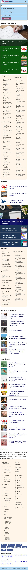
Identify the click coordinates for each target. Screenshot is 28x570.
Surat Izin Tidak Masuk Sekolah (6, 296)
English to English (7, 15)
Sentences (18, 467)
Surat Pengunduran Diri (6, 276)
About (11, 568)
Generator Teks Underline (20, 138)
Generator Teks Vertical (20, 130)
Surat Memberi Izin (6, 292)
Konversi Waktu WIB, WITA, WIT (20, 87)
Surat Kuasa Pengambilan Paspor (20, 265)
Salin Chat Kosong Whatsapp (5, 166)
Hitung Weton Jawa (6, 142)
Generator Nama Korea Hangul (20, 174)
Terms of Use (23, 568)
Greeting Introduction (7, 469)
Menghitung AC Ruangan (6, 256)
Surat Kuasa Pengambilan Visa (20, 269)
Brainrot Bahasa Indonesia (7, 155)
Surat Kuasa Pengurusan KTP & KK (20, 295)
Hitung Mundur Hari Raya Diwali (7, 103)
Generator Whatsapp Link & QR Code (20, 107)
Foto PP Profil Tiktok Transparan (6, 176)
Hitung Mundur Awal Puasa (7, 110)
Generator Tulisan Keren (20, 119)
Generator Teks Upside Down (20, 134)
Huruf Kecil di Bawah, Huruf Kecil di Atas (6, 171)
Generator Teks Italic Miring (20, 126)
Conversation (7, 466)
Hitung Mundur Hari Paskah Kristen (7, 89)
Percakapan (11, 547)
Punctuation (20, 508)
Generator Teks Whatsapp (20, 115)
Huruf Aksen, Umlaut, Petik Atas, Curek (7, 522)
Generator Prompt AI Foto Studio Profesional (7, 537)
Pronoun (6, 509)
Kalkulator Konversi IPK (19, 95)
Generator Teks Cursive (20, 145)
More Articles (4, 449)
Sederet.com (4, 568)
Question (6, 475)
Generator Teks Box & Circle (20, 152)
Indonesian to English (8, 12)
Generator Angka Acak (20, 102)
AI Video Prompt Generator (7, 527)
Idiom (17, 462)
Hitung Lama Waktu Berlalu (6, 149)
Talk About (7, 481)
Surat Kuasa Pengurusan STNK (20, 290)
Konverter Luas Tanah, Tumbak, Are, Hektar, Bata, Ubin (20, 82)
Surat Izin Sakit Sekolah (6, 299)
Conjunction (7, 498)
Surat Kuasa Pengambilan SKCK (20, 282)
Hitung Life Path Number (7, 138)
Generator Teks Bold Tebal (20, 123)
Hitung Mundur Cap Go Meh (7, 114)
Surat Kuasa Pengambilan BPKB (20, 258)
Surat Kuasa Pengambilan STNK (20, 262)
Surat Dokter (5, 285)
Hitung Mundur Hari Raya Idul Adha (7, 99)
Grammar (6, 490)
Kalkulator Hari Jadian (7, 145)
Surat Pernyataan (7, 280)
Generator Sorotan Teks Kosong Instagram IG (6, 160)
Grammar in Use (7, 503)
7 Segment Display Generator (21, 167)
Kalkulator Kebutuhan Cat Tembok (7, 127)
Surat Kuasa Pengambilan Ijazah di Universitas (20, 279)
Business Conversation (5, 462)
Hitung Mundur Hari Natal (7, 79)
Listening (17, 464)
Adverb (6, 495)
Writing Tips (18, 504)
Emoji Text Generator (18, 163)
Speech (17, 469)
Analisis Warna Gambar (20, 91)
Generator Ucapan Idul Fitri (20, 171)
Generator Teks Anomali (20, 141)
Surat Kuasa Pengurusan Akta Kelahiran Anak (19, 299)
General (4, 487)
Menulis (18, 547)
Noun (5, 506)
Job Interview (7, 473)
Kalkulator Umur (7, 152)
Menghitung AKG (7, 266)
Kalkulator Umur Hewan (20, 98)
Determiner (7, 500)
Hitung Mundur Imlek (7, 118)
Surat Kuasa (18, 255)
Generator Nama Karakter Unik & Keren (20, 111)
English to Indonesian (8, 8)
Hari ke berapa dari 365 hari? (8, 518)
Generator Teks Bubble (20, 156)
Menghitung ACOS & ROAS (6, 263)
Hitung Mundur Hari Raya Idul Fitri (7, 94)
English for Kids (6, 485)
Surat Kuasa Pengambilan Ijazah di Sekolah (20, 274)
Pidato (3, 547)
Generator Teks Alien (20, 149)
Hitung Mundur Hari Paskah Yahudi (7, 84)
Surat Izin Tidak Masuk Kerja (6, 303)
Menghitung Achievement (5, 259)
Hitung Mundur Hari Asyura (7, 107)
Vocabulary (18, 502)
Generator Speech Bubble (20, 160)
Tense (5, 511)
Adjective (6, 493)
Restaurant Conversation (7, 478)
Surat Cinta (5, 282)
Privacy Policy (17, 568)
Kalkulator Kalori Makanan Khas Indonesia (7, 134)
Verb (5, 514)
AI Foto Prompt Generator (7, 532)
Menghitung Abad (5, 252)
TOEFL (17, 472)
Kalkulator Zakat (7, 130)
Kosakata (18, 545)
